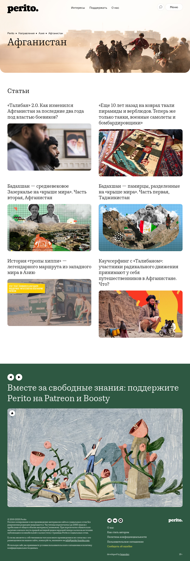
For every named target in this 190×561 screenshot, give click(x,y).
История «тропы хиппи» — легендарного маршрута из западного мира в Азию (49, 267)
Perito (10, 33)
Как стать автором (118, 532)
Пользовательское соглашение (125, 542)
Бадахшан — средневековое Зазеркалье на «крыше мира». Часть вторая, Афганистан (46, 192)
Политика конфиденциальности (127, 537)
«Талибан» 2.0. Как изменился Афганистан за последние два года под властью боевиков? (45, 111)
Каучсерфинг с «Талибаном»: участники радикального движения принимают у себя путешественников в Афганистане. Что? (138, 273)
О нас (115, 7)
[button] (10, 377)
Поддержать (98, 7)
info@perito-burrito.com (77, 540)
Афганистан (55, 33)
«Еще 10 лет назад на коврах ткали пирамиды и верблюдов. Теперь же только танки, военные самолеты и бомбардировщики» (137, 114)
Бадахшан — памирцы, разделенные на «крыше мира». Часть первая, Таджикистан (139, 192)
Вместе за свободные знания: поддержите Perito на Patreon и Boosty (93, 394)
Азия (41, 33)
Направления (26, 33)
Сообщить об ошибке (119, 546)
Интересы (78, 7)
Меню (174, 7)
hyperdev (124, 554)
